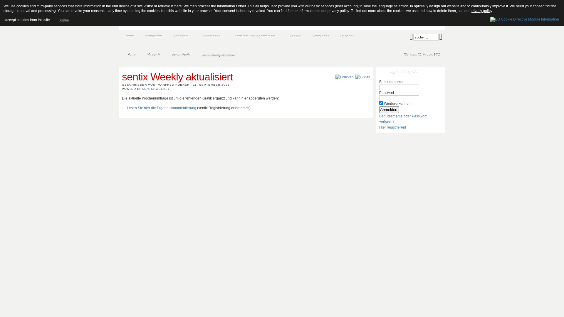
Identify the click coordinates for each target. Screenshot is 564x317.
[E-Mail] (362, 77)
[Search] (411, 37)
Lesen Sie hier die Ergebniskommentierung (161, 108)
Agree (64, 20)
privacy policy (481, 11)
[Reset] (440, 37)
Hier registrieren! (392, 127)
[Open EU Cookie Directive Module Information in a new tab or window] (524, 18)
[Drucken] (344, 77)
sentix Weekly (156, 88)
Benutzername (391, 82)
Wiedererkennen (397, 104)
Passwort (386, 93)
